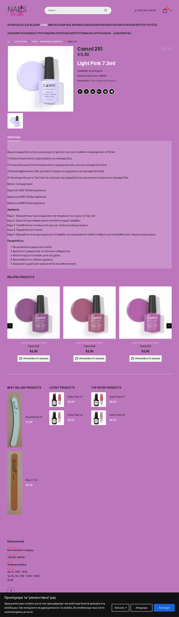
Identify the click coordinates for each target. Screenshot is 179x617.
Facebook (80, 91)
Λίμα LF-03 (31, 480)
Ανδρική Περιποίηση (57, 33)
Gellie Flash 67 (75, 396)
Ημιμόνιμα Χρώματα (106, 81)
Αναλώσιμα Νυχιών (96, 25)
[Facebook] (10, 590)
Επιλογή (119, 607)
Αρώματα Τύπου (35, 33)
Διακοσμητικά (16, 33)
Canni (43, 25)
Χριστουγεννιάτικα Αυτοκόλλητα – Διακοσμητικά (100, 33)
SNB (50, 25)
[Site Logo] (17, 10)
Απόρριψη (141, 607)
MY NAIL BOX (69, 25)
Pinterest (105, 91)
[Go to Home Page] (8, 42)
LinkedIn (93, 91)
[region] (89, 604)
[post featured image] (33, 312)
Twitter (86, 91)
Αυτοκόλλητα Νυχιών (122, 25)
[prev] (164, 49)
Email (111, 91)
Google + (99, 91)
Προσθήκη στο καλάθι (35, 358)
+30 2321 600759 (15, 557)
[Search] (105, 10)
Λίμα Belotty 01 (34, 417)
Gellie (20, 25)
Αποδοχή (164, 607)
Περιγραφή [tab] (13, 137)
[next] (169, 49)
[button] (10, 325)
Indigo (81, 25)
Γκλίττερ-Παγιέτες (146, 25)
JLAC (27, 25)
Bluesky (35, 25)
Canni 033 (33, 346)
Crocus (57, 25)
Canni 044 (89, 346)
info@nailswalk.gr (17, 564)
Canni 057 (145, 346)
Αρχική (11, 25)
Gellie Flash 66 (75, 415)
